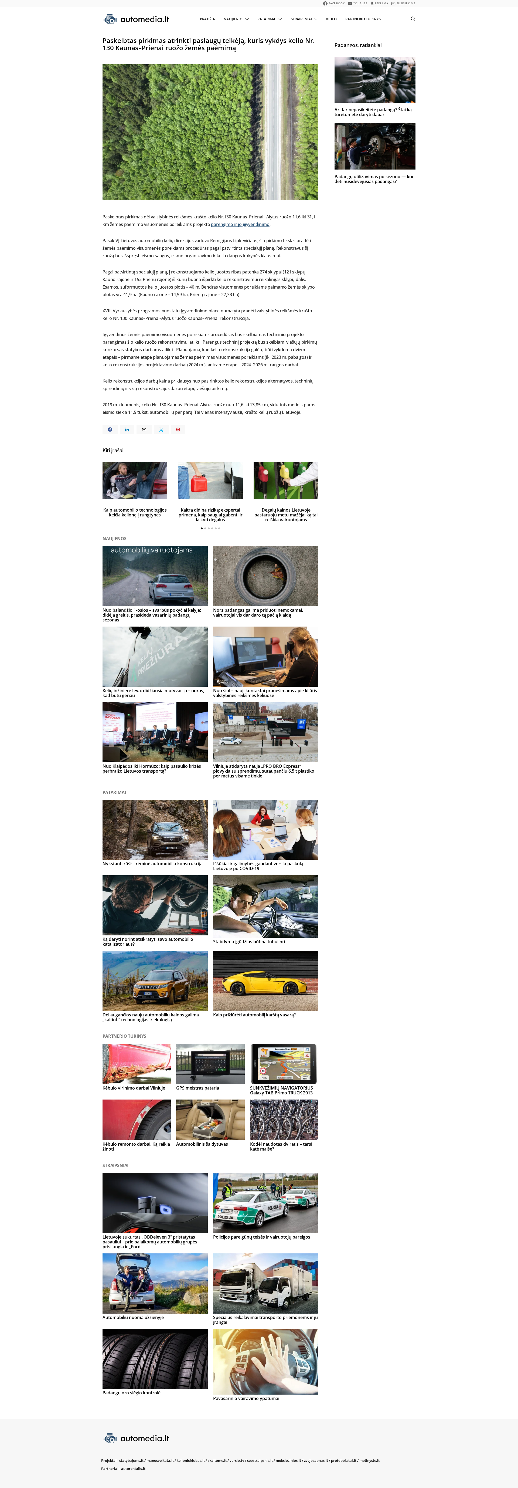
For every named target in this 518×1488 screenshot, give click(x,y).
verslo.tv (237, 1460)
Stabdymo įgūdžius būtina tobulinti (249, 942)
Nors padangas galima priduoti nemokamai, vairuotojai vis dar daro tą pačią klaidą (258, 612)
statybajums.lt (131, 1460)
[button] (201, 528)
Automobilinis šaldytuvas (202, 1144)
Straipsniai (301, 18)
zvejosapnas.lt (316, 1460)
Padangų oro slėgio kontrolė (132, 1393)
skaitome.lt (217, 1460)
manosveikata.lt (160, 1460)
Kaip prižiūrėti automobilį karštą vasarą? (254, 1015)
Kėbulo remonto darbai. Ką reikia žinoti (136, 1146)
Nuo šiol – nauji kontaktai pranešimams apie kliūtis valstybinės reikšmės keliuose (265, 693)
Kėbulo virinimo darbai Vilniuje (134, 1088)
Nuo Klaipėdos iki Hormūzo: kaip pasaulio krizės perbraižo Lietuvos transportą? (152, 768)
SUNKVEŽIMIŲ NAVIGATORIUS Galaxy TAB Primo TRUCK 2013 (281, 1090)
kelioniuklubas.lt (191, 1460)
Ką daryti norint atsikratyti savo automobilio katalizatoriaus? (148, 941)
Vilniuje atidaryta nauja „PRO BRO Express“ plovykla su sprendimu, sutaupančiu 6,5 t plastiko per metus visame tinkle (263, 771)
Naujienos (233, 18)
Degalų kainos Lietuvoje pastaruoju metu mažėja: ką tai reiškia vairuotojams (286, 515)
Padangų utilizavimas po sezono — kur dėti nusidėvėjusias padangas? (374, 178)
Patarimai (267, 18)
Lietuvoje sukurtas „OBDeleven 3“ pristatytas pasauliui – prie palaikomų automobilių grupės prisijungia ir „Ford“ (150, 1242)
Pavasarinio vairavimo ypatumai (246, 1398)
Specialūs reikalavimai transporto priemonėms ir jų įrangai (265, 1319)
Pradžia (207, 18)
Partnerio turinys (363, 18)
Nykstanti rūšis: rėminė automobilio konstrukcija (153, 864)
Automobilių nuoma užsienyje (133, 1317)
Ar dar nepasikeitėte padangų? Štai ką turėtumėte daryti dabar (373, 112)
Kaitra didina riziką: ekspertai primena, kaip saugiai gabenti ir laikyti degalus (211, 515)
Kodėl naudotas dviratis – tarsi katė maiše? (281, 1146)
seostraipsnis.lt (260, 1460)
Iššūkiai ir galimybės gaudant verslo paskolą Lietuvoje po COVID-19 (258, 866)
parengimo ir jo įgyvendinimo (240, 224)
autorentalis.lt (133, 1468)
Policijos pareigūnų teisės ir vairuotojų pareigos (261, 1237)
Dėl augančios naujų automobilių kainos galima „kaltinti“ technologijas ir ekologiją (151, 1017)
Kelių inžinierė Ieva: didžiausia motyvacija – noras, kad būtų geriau (153, 693)
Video (331, 18)
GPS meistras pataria (197, 1088)
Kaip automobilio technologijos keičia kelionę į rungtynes (135, 512)
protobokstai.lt (343, 1460)
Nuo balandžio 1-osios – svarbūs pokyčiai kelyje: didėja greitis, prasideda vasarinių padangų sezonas (152, 615)
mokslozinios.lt (288, 1460)
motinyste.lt (369, 1460)
